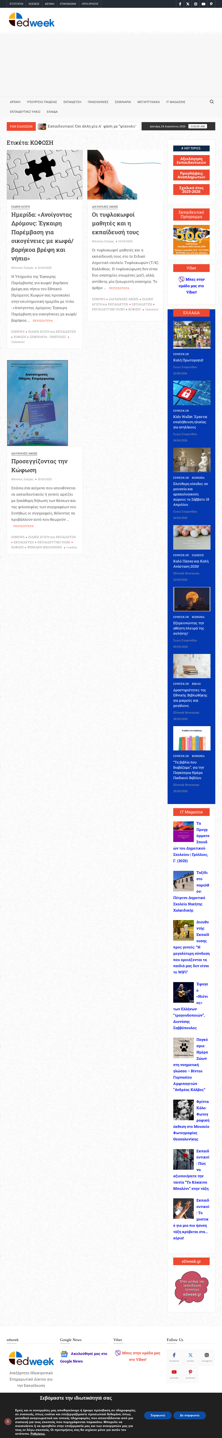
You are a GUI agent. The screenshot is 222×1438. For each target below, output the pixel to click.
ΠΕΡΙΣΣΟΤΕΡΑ (43, 320)
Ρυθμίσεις (38, 1434)
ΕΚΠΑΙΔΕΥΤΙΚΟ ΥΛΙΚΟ (25, 112)
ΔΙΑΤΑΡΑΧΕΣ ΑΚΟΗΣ (105, 206)
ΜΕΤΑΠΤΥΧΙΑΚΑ (148, 102)
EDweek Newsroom (186, 573)
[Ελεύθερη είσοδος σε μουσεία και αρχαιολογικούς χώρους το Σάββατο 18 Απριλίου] (192, 459)
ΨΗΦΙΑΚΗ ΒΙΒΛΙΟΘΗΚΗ (44, 547)
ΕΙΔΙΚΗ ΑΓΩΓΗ (20, 206)
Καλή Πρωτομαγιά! (188, 360)
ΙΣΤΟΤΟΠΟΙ (16, 4)
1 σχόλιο (71, 547)
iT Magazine (175, 102)
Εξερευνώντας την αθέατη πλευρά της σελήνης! (188, 628)
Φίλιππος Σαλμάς (22, 268)
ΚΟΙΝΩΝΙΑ (198, 477)
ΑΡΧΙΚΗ (15, 102)
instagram (207, 1360)
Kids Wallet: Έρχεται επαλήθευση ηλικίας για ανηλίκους (190, 421)
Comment (18, 342)
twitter (190, 1360)
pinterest (190, 1377)
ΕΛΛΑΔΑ (52, 112)
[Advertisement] (111, 64)
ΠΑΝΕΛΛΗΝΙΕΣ (98, 102)
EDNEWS (17, 331)
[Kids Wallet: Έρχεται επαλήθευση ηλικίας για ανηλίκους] (192, 392)
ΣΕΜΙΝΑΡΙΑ (123, 102)
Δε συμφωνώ (189, 1415)
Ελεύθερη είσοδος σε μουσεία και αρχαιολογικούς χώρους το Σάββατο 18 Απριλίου (191, 494)
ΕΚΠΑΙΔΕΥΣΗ (72, 102)
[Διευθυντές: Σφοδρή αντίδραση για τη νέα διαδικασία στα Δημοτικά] (88, 126)
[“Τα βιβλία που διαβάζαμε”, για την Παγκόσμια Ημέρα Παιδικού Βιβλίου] (192, 737)
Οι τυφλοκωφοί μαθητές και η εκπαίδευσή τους (115, 223)
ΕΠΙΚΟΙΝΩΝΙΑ (68, 4)
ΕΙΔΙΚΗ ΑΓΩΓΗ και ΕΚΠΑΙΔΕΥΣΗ (52, 331)
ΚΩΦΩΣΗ (20, 337)
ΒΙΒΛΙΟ (196, 683)
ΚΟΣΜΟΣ (34, 4)
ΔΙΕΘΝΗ (49, 4)
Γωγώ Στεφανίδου (185, 367)
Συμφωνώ (158, 1415)
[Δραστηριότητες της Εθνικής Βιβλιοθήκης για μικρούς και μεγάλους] (192, 665)
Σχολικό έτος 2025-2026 (191, 189)
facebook (174, 1360)
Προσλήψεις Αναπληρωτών (191, 175)
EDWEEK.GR (181, 354)
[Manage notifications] (7, 1421)
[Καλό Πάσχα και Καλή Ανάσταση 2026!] (192, 536)
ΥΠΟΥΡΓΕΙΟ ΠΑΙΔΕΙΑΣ (42, 102)
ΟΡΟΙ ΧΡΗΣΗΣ (90, 4)
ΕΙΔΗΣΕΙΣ (198, 555)
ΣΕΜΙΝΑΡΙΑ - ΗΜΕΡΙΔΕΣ (48, 337)
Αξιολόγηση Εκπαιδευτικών (191, 160)
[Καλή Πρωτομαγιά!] (192, 334)
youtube (174, 1377)
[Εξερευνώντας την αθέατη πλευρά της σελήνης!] (192, 598)
